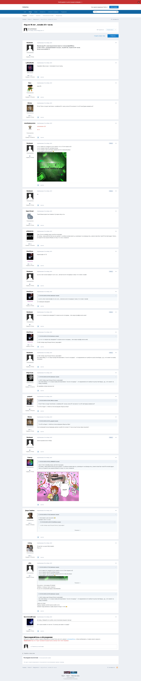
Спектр (29, 457)
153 (30, 115)
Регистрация (114, 7)
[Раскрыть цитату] (39, 295)
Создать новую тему (99, 35)
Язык (63, 675)
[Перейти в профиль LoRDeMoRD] (30, 68)
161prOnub (29, 372)
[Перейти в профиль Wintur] (30, 108)
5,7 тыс (30, 264)
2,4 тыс (30, 75)
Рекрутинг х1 (40, 30)
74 (30, 95)
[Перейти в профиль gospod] (30, 401)
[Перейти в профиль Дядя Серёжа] (30, 515)
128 (30, 523)
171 (30, 223)
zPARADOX (29, 231)
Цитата (42, 77)
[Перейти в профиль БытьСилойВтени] (30, 622)
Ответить (113, 35)
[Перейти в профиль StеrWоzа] (30, 256)
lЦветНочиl (29, 211)
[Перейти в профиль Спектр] (30, 462)
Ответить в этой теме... (38, 646)
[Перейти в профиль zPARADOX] (30, 236)
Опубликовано (44, 42)
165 (30, 555)
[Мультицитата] (38, 77)
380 (31, 385)
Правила (38, 15)
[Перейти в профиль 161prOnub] (30, 378)
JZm (29, 563)
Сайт (25, 11)
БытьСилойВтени (30, 617)
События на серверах (53, 11)
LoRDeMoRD (30, 63)
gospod (29, 396)
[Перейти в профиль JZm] (30, 568)
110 (30, 629)
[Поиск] (117, 12)
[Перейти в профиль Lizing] (30, 548)
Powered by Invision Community (70, 678)
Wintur (30, 103)
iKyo (29, 83)
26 (30, 575)
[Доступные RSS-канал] (117, 668)
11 (30, 409)
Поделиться (101, 29)
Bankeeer (34, 29)
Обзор (30, 11)
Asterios (25, 7)
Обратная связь (75, 675)
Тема (67, 675)
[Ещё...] (115, 43)
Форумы (25, 15)
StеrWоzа (30, 251)
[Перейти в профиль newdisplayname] (30, 128)
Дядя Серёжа (29, 510)
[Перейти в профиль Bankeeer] (25, 29)
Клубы (35, 11)
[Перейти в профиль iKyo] (30, 88)
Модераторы (59, 15)
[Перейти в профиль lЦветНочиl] (30, 216)
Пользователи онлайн (48, 15)
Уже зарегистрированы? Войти (99, 7)
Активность (42, 11)
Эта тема (111, 11)
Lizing (30, 543)
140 (30, 135)
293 (31, 243)
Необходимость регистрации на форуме (69, 2)
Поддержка (64, 11)
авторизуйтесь (71, 639)
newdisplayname (29, 123)
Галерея (31, 15)
